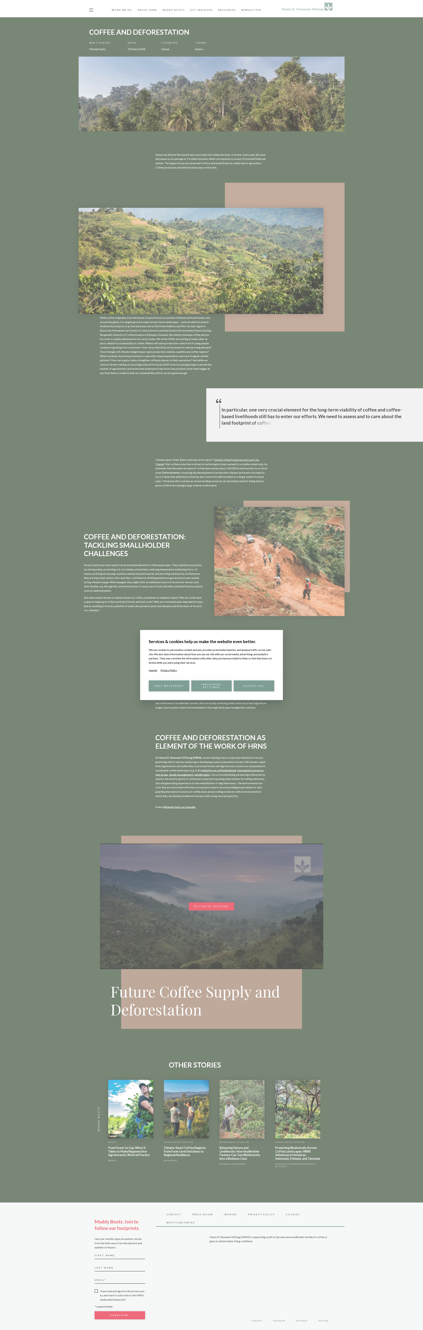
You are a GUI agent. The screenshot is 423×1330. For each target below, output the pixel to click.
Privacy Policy (169, 670)
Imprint (153, 670)
